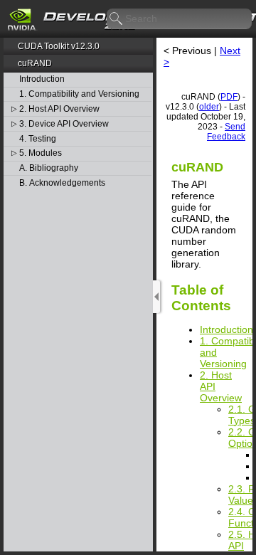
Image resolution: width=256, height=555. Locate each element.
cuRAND (35, 63)
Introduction (42, 79)
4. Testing (37, 139)
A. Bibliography (48, 168)
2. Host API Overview (59, 109)
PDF (229, 97)
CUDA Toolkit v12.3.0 (59, 46)
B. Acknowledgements (62, 183)
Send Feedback (226, 132)
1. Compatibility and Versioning (79, 94)
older (209, 107)
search (117, 19)
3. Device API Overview (64, 124)
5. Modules (40, 153)
